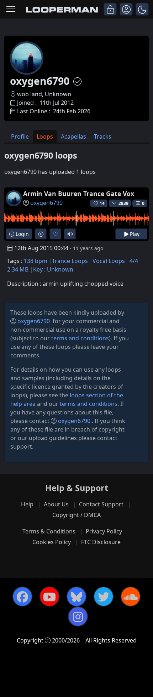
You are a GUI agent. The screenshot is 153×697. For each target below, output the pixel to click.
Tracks (102, 136)
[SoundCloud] (131, 596)
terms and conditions (80, 338)
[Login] (110, 9)
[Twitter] (104, 596)
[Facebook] (22, 596)
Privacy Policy (104, 531)
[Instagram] (78, 616)
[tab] (20, 136)
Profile (20, 136)
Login (21, 234)
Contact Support (101, 504)
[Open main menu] (10, 9)
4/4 (134, 261)
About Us (56, 504)
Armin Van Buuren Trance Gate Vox (78, 193)
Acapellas (73, 136)
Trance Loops (70, 261)
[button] (142, 9)
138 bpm (35, 261)
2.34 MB (17, 269)
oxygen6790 (46, 203)
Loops (45, 136)
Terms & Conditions (48, 531)
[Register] (126, 9)
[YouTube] (49, 596)
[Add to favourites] (55, 234)
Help (27, 504)
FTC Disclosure (101, 542)
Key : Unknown (53, 269)
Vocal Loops (109, 261)
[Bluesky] (76, 596)
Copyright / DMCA (76, 515)
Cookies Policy (51, 542)
